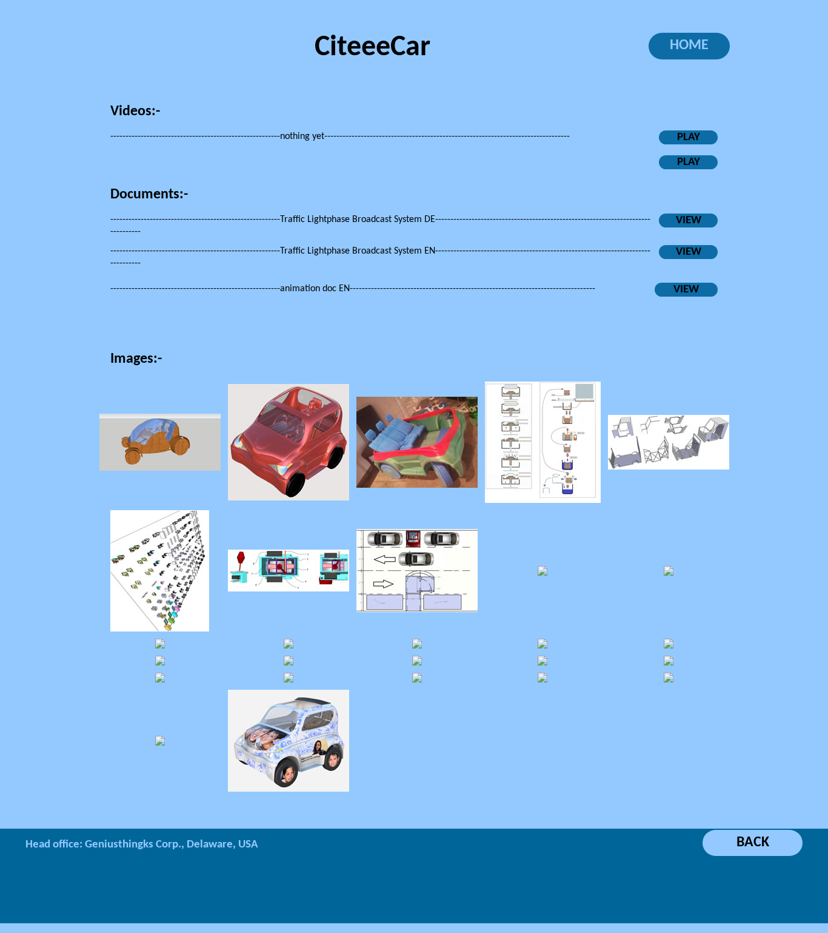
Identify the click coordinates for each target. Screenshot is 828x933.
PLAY (688, 137)
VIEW (688, 220)
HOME (689, 45)
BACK (752, 842)
